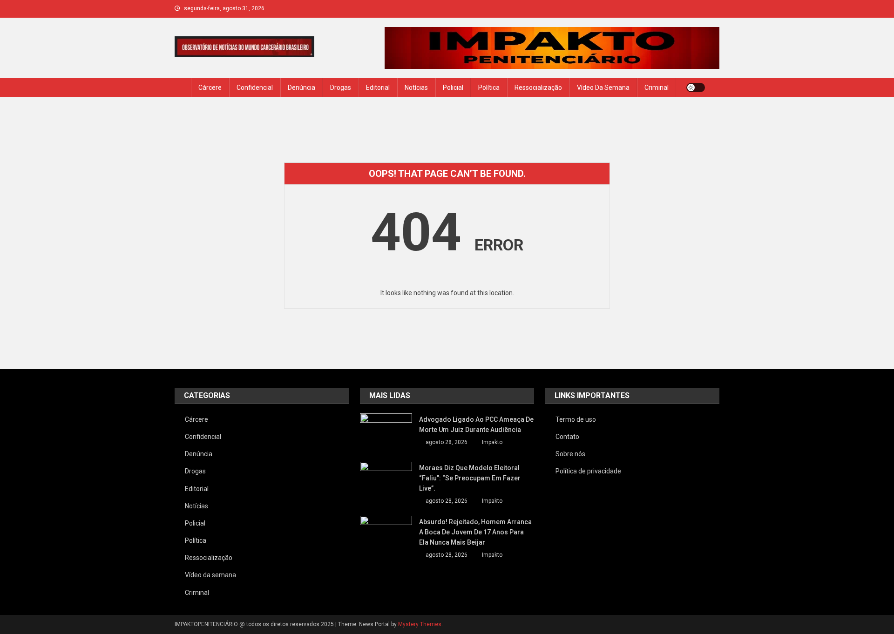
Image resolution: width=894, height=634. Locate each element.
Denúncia (301, 87)
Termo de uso (575, 419)
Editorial (378, 87)
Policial (453, 87)
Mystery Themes (419, 624)
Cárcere (210, 87)
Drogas (340, 87)
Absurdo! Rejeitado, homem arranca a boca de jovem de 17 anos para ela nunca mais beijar (475, 532)
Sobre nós (570, 454)
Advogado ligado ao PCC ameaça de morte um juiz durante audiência (476, 424)
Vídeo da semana (603, 87)
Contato (567, 436)
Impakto (492, 442)
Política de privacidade (588, 471)
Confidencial (255, 87)
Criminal (656, 87)
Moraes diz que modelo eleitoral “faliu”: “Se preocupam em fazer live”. (470, 478)
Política (489, 87)
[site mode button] (695, 87)
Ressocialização (538, 87)
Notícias (416, 87)
